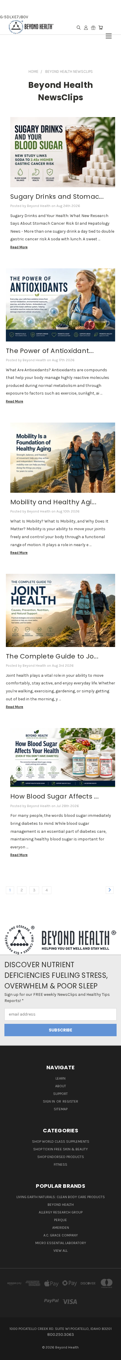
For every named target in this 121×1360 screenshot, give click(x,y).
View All (60, 1251)
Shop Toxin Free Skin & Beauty (60, 1149)
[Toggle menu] (108, 33)
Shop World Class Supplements (60, 1141)
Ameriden (60, 1228)
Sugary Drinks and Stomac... (57, 196)
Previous (9, 1354)
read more (19, 247)
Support (60, 1094)
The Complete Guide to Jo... (52, 656)
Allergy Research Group (61, 1212)
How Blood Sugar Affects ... (54, 796)
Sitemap (61, 1109)
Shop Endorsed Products (60, 1157)
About (60, 1086)
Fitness (60, 1164)
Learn (60, 1078)
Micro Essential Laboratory (60, 1243)
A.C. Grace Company (60, 1235)
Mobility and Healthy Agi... (53, 502)
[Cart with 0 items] (101, 27)
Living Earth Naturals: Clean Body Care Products (60, 1197)
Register (70, 1101)
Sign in (49, 1101)
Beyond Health (61, 1205)
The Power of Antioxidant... (50, 350)
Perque (60, 1220)
